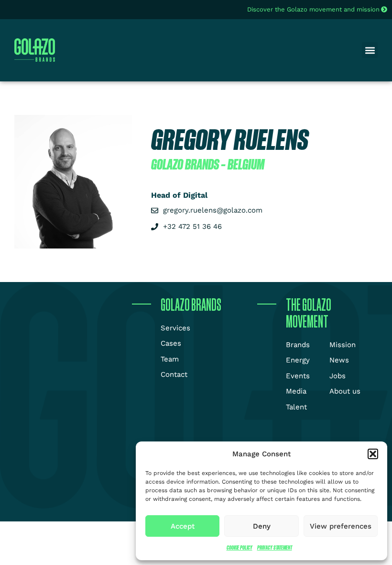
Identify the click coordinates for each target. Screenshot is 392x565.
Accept (183, 526)
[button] (373, 454)
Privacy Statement (274, 547)
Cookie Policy (239, 547)
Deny (262, 526)
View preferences (340, 526)
